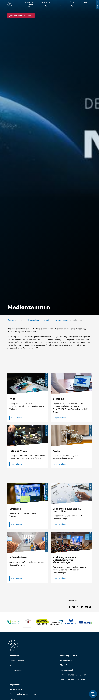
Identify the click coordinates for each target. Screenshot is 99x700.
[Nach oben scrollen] (93, 684)
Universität (14, 655)
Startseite (11, 320)
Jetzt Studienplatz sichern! (21, 15)
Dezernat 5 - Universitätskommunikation (55, 320)
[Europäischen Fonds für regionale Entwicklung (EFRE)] (85, 622)
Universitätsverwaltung (31, 320)
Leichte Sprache (15, 689)
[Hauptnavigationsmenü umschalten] (86, 7)
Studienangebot (66, 660)
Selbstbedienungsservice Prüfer (72, 679)
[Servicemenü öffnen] (93, 694)
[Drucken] (90, 607)
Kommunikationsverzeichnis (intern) (23, 694)
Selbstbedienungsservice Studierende (75, 674)
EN (60, 5)
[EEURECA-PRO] (71, 622)
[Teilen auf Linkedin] (82, 607)
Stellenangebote (15, 670)
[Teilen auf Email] (86, 607)
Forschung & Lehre (68, 655)
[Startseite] (9, 4)
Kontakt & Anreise (16, 660)
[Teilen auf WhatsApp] (77, 607)
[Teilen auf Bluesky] (73, 607)
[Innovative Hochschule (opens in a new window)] (56, 622)
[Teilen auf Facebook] (69, 607)
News (11, 665)
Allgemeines (14, 684)
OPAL (62, 665)
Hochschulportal (66, 670)
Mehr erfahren (16, 417)
